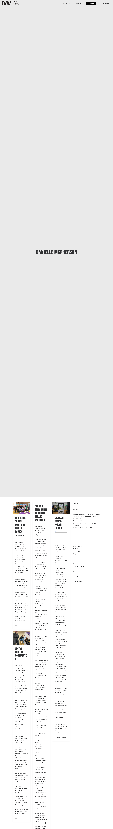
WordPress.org (79, 584)
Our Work (78, 3)
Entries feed (78, 579)
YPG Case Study (79, 566)
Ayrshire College (22, 711)
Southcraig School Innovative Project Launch (20, 524)
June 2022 (77, 551)
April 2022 (77, 554)
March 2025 (78, 549)
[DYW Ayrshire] (10, 3)
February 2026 (79, 546)
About (70, 3)
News (76, 564)
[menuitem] (65, 3)
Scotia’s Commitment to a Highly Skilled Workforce (84, 524)
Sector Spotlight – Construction (82, 530)
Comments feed (79, 581)
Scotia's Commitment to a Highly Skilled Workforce (41, 513)
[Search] (86, 503)
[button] (100, 3)
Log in (76, 576)
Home (64, 3)
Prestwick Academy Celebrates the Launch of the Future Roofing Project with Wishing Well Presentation (86, 516)
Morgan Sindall (23, 709)
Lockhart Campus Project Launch (83, 527)
